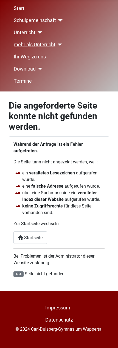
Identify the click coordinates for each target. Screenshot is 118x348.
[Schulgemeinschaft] (59, 20)
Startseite (33, 237)
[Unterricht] (38, 32)
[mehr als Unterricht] (58, 45)
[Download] (39, 69)
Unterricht (24, 32)
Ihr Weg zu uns (30, 57)
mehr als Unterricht (34, 44)
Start (19, 8)
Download (25, 69)
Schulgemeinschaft (35, 20)
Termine (23, 81)
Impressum (57, 308)
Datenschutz (59, 320)
